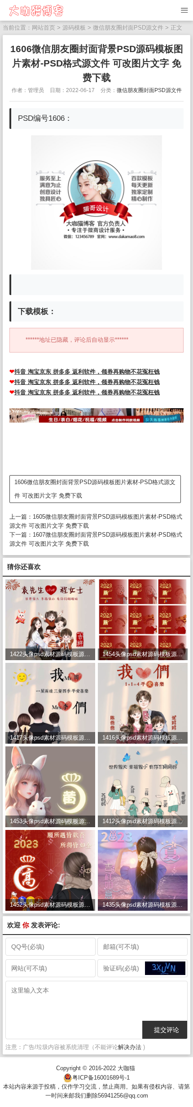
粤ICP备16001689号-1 (101, 1077)
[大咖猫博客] (36, 10)
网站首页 (43, 27)
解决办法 (129, 1047)
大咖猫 (126, 1068)
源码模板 (74, 27)
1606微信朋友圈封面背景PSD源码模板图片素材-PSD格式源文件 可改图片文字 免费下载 (94, 489)
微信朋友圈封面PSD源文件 (128, 27)
